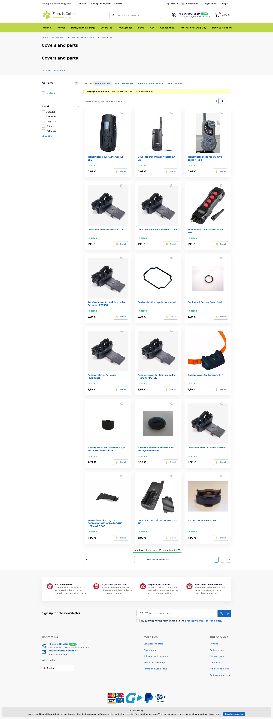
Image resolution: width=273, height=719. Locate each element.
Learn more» (215, 714)
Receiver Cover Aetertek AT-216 (106, 229)
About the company (154, 662)
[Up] (87, 559)
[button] (121, 112)
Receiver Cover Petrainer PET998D (208, 447)
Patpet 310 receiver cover (202, 520)
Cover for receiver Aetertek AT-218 (157, 229)
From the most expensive (150, 83)
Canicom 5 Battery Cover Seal (205, 302)
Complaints (150, 650)
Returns (214, 643)
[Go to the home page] (60, 15)
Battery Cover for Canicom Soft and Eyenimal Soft (156, 449)
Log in (225, 3)
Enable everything (234, 714)
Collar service (217, 650)
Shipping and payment (100, 3)
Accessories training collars (81, 37)
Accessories (58, 37)
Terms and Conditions (155, 668)
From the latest (175, 83)
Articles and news (219, 668)
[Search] (112, 15)
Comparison (192, 3)
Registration (210, 3)
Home (45, 37)
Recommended (102, 83)
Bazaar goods (217, 656)
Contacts (82, 3)
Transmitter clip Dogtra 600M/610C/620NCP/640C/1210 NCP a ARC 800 (105, 523)
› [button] (53, 70)
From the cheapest (124, 83)
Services (118, 3)
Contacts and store (153, 643)
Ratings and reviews (220, 675)
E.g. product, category (127, 15)
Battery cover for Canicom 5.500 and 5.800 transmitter (106, 449)
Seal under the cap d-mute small (157, 302)
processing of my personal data (203, 620)
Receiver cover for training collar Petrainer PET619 (156, 376)
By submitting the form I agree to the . (181, 620)
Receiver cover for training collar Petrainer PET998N (106, 303)
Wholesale (215, 662)
